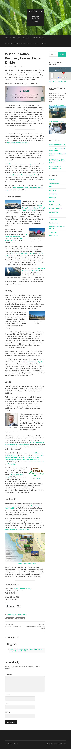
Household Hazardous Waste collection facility (21, 175)
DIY (50, 186)
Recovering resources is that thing (18, 143)
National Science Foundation (35, 462)
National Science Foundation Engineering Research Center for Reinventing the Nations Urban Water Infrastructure (24, 457)
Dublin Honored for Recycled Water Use (55, 167)
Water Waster (53, 232)
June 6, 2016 (8, 66)
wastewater (20, 618)
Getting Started (38, 37)
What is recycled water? (20, 37)
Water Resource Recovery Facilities (17, 614)
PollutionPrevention (55, 205)
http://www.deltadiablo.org (22, 588)
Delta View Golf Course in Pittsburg (22, 253)
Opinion (51, 201)
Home (7, 37)
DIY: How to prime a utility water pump (35, 626)
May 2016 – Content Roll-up (13, 625)
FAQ (37, 43)
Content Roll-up (54, 183)
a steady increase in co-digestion (33, 362)
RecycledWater (53, 212)
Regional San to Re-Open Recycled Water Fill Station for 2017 (57, 161)
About (43, 43)
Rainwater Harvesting (55, 208)
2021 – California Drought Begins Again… (57, 149)
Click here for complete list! (57, 81)
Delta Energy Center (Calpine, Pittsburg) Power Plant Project (33, 208)
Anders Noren (57, 743)
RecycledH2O (13, 743)
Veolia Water (12, 464)
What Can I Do (53, 235)
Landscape (52, 197)
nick (15, 66)
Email (7, 703)
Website (7, 712)
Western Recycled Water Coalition (27, 563)
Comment (8, 674)
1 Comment (22, 66)
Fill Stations (52, 190)
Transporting (53, 219)
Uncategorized (53, 223)
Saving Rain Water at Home (57, 144)
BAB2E (39, 478)
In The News (53, 194)
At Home (52, 179)
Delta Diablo (10, 618)
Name (7, 695)
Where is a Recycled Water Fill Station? (18, 43)
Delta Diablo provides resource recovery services (21, 164)
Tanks (51, 215)
